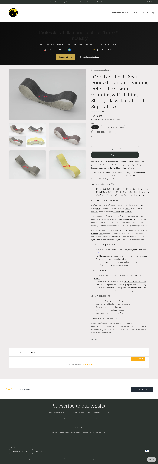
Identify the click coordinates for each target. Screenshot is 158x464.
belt (140, 216)
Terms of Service (88, 433)
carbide (122, 230)
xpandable (141, 173)
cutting (127, 208)
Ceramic (99, 262)
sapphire (143, 256)
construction (140, 281)
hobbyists (134, 179)
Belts (105, 189)
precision (95, 165)
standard (134, 288)
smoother (105, 226)
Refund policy (101, 433)
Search (54, 433)
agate (93, 240)
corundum (126, 256)
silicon (115, 230)
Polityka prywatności (60, 459)
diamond (94, 233)
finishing (116, 168)
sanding (128, 230)
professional (112, 179)
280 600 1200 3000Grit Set (104, 132)
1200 (112, 127)
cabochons (137, 219)
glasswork (103, 168)
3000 (122, 127)
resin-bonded (129, 281)
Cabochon (100, 301)
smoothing (119, 301)
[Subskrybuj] (96, 418)
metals (109, 265)
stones (119, 219)
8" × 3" (98, 195)
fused (114, 259)
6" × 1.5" (99, 189)
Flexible (99, 285)
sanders (120, 176)
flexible (100, 173)
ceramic (127, 168)
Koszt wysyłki (95, 119)
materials (128, 211)
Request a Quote (65, 57)
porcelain (111, 240)
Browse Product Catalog (89, 57)
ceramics (141, 240)
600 (103, 127)
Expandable (137, 189)
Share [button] (96, 339)
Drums (145, 189)
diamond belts (108, 173)
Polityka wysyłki (90, 459)
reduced (121, 226)
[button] (4, 13)
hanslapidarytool (19, 459)
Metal (135, 176)
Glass (98, 259)
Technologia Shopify (30, 459)
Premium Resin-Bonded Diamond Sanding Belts (114, 162)
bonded (125, 205)
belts (114, 176)
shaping (94, 211)
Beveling (99, 307)
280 (95, 127)
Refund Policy (64, 433)
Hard (98, 256)
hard (122, 211)
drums (93, 176)
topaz (133, 256)
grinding (126, 165)
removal (97, 278)
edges (129, 219)
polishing (137, 165)
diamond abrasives (136, 205)
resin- (119, 205)
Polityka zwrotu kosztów (45, 459)
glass (125, 219)
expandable (114, 291)
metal (110, 168)
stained (104, 259)
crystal (118, 240)
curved (119, 285)
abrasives (142, 288)
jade (98, 240)
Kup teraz (115, 155)
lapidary (94, 168)
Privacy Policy (75, 433)
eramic (135, 262)
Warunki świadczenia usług (76, 459)
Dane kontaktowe (102, 459)
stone (116, 250)
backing (106, 285)
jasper (129, 250)
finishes (115, 237)
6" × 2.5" (99, 192)
